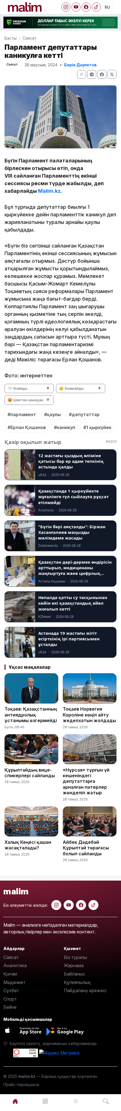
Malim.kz (49, 191)
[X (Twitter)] (111, 74)
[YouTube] (75, 7)
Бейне (10, 1007)
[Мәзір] (45, 1101)
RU (107, 7)
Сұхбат (11, 990)
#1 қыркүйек (97, 427)
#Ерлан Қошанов (27, 427)
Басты (11, 38)
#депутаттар (84, 414)
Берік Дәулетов (80, 64)
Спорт (10, 999)
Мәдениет (14, 982)
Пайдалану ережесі (85, 990)
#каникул (64, 427)
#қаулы (52, 414)
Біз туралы (75, 957)
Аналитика (15, 965)
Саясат (30, 38)
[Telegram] (91, 74)
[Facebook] (86, 7)
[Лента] (75, 1101)
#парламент (22, 414)
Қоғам (10, 974)
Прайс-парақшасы (21, 1084)
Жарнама (74, 965)
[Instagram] (65, 7)
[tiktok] (93, 905)
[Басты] (15, 1101)
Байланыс (74, 974)
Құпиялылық (77, 982)
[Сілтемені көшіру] (81, 74)
